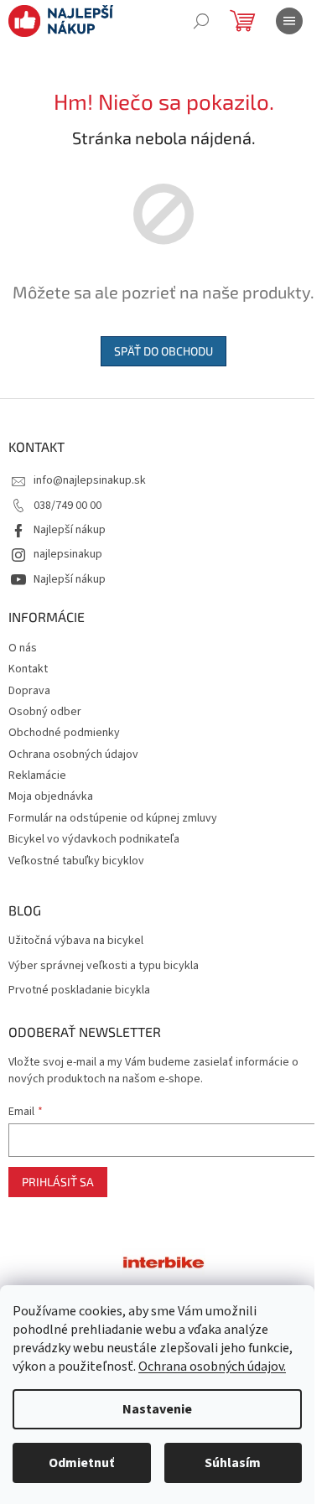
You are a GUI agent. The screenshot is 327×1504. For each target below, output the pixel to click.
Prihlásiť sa (58, 1182)
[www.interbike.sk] (163, 1261)
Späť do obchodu (163, 351)
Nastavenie (157, 1409)
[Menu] (289, 21)
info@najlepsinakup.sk (90, 480)
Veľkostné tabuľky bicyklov (76, 861)
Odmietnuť (81, 1463)
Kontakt (28, 669)
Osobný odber (44, 711)
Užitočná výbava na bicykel (75, 941)
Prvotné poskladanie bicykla (79, 990)
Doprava (29, 690)
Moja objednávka (50, 796)
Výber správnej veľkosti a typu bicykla (103, 966)
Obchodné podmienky (64, 732)
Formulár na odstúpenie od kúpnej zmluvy (112, 818)
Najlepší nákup (70, 529)
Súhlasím (233, 1463)
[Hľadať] (201, 21)
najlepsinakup (68, 554)
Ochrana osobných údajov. (212, 1366)
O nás (22, 648)
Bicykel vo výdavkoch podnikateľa (93, 839)
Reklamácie (37, 775)
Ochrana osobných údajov (73, 754)
